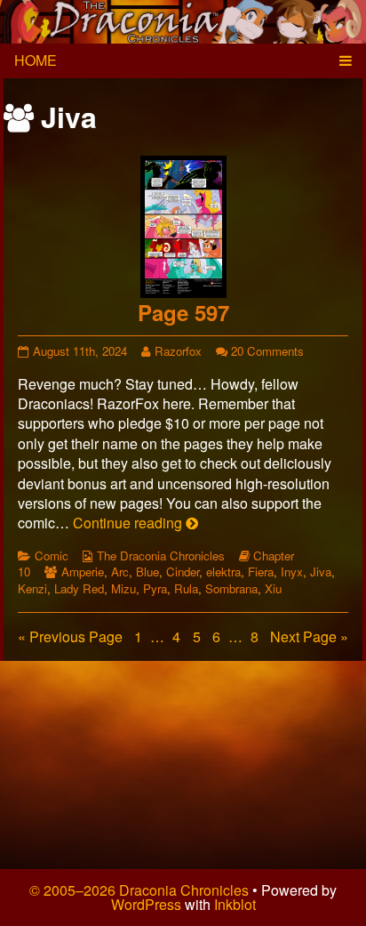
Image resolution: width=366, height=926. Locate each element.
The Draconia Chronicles (161, 555)
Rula (186, 588)
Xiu (273, 588)
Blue (147, 571)
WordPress (146, 904)
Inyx (292, 571)
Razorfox (178, 350)
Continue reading (135, 522)
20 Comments (267, 350)
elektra (223, 571)
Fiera (261, 571)
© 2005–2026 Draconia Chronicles (139, 890)
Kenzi (32, 588)
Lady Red (79, 588)
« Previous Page (70, 637)
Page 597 (183, 312)
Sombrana (231, 588)
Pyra (155, 588)
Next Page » (309, 637)
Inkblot (235, 904)
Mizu (123, 588)
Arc (120, 571)
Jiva (320, 571)
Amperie (82, 571)
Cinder (182, 571)
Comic (51, 555)
